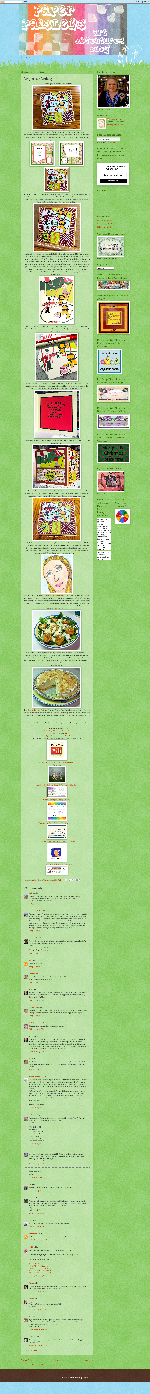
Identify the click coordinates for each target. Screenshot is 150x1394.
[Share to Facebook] (77, 880)
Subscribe (113, 181)
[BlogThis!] (72, 880)
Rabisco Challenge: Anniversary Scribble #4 (57, 864)
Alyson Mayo (33, 1007)
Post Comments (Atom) (37, 1365)
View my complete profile (115, 125)
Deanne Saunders (35, 1151)
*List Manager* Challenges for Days (40, 1270)
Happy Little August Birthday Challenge (56, 799)
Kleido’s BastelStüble (36, 1264)
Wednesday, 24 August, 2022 (38, 1240)
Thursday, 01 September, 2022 (38, 1291)
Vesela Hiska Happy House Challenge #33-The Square (57, 841)
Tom (30, 960)
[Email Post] (66, 880)
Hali (30, 1220)
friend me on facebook (104, 220)
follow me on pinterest (104, 224)
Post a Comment (31, 1350)
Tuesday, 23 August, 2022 (37, 1226)
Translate (113, 142)
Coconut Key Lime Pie (35, 710)
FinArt (31, 1283)
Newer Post (26, 1359)
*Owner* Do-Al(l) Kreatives (38, 1266)
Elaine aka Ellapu (35, 1115)
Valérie (31, 893)
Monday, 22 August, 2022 (37, 1213)
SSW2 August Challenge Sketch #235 (57, 731)
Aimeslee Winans (115, 119)
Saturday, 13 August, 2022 (37, 1051)
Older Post (88, 1359)
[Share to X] (75, 880)
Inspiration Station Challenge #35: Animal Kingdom (56, 762)
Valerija (31, 1298)
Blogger (85, 1377)
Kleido (31, 1247)
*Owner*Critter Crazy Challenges (40, 1268)
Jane (30, 1058)
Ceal (30, 1184)
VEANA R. (32, 1337)
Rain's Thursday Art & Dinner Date (53, 595)
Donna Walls (33, 938)
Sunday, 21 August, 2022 (37, 1190)
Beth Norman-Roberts (36, 1023)
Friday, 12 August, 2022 (36, 904)
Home (27, 56)
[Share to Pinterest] (79, 880)
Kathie (31, 1198)
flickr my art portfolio (104, 227)
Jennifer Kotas (34, 1233)
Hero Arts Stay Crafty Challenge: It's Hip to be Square (56, 823)
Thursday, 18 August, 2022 (37, 1177)
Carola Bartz (33, 973)
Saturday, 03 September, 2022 (38, 1329)
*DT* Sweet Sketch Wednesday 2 (40, 1273)
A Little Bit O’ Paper (42, 1161)
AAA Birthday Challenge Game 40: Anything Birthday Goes (56, 785)
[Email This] (70, 880)
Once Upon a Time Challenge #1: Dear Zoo (56, 736)
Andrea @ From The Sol (37, 1076)
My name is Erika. (35, 911)
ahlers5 (31, 989)
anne (30, 1316)
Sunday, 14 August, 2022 (37, 1069)
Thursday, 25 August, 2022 (37, 1276)
